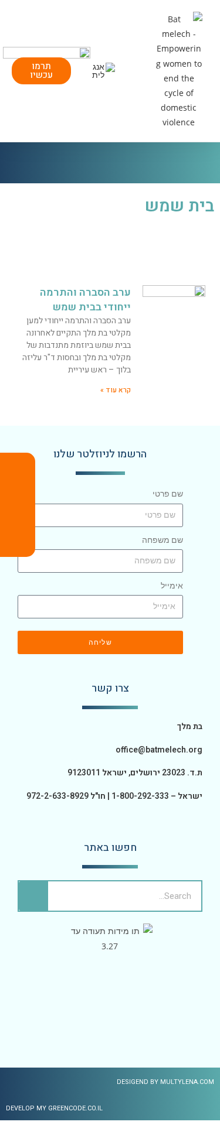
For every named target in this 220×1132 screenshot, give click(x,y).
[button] (141, 70)
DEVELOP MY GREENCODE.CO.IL (54, 1108)
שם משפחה (162, 540)
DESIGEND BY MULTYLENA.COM (165, 1082)
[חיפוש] (33, 896)
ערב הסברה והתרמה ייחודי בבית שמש (85, 300)
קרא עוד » (115, 390)
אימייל (172, 585)
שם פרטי (168, 493)
